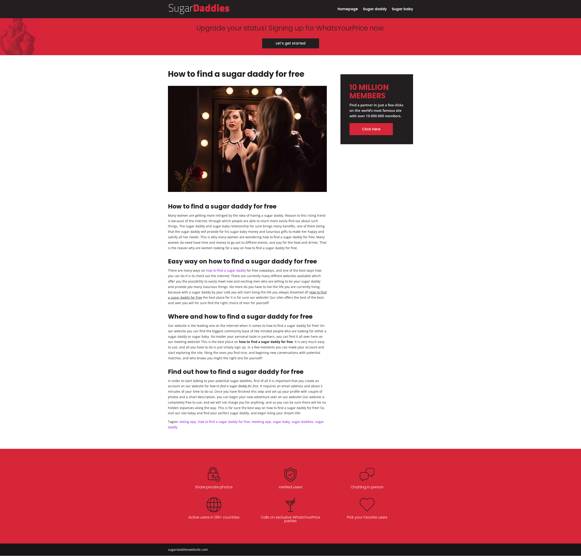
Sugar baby (402, 9)
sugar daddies (302, 421)
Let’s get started (290, 43)
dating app (188, 421)
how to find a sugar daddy (226, 270)
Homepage (347, 9)
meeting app (261, 421)
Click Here (371, 129)
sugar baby (281, 421)
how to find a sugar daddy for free (224, 421)
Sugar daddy (375, 9)
